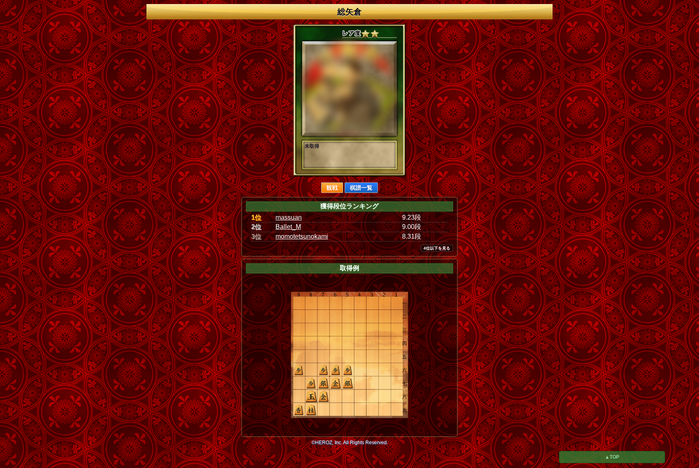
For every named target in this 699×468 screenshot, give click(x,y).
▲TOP (612, 457)
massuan (288, 217)
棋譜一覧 (361, 187)
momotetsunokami (301, 236)
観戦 (332, 187)
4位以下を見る (437, 248)
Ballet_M (288, 226)
